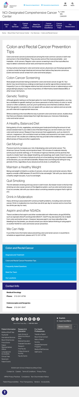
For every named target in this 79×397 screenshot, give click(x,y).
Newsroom (5, 359)
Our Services (35, 33)
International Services (8, 337)
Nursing (37, 342)
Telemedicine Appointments (51, 5)
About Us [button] (6, 26)
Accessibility (45, 382)
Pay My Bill (5, 335)
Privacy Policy (41, 371)
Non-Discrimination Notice (40, 377)
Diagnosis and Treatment (15, 255)
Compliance (25, 377)
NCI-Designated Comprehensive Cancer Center (29, 14)
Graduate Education (24, 344)
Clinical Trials (6, 356)
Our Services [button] (15, 26)
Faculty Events (22, 356)
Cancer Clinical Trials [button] (59, 25)
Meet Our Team (11, 272)
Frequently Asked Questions (16, 266)
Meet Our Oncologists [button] (36, 26)
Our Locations (11, 278)
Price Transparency (26, 382)
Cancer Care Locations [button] (25, 25)
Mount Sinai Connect (41, 337)
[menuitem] (39, 254)
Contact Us (10, 371)
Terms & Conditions (29, 371)
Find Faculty (22, 349)
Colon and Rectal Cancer (49, 33)
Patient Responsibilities (11, 382)
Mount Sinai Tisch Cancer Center (18, 33)
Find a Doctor (6, 342)
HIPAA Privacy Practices (12, 377)
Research (21, 346)
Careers (18, 371)
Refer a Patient (39, 339)
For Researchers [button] (70, 26)
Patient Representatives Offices (7, 347)
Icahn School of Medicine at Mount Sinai (24, 336)
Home (4, 33)
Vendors (37, 382)
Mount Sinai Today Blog (19, 323)
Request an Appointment (32, 5)
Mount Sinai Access (8, 340)
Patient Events (6, 362)
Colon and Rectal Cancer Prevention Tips (21, 261)
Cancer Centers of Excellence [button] (49, 25)
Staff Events (38, 352)
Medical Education (24, 341)
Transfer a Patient (40, 334)
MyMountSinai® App (8, 332)
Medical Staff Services (42, 349)
